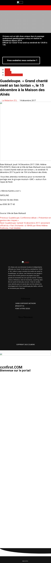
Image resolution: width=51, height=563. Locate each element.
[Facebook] (16, 324)
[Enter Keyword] (44, 8)
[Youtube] (31, 324)
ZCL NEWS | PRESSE (14, 75)
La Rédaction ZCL (10, 100)
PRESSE (8, 72)
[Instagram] (23, 324)
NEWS (7, 69)
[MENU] (19, 8)
